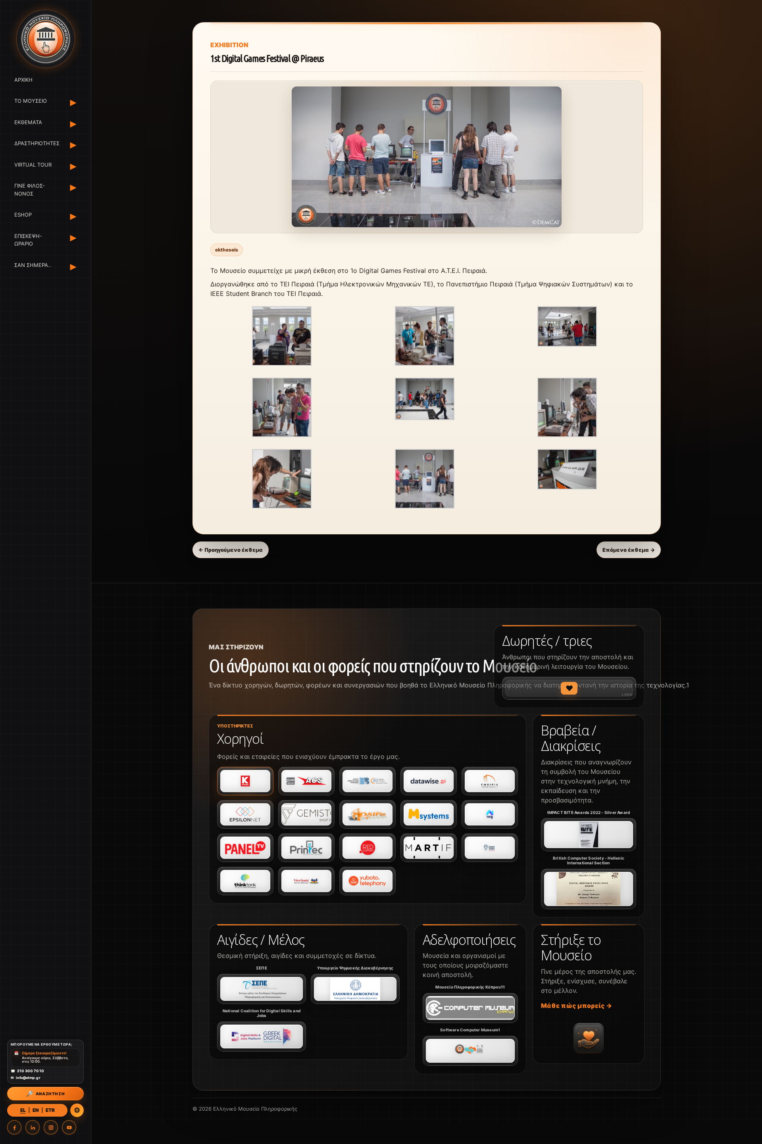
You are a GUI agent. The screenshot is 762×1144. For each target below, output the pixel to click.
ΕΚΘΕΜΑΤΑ (28, 122)
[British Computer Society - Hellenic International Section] (588, 889)
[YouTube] (69, 1127)
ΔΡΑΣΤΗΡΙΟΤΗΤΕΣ (35, 143)
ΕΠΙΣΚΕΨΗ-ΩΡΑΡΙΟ (28, 240)
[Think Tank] (245, 881)
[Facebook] (14, 1127)
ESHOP (23, 215)
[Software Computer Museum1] (470, 1051)
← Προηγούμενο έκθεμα (230, 550)
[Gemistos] (306, 814)
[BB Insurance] (367, 781)
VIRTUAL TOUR (33, 164)
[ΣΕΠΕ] (261, 989)
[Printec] (306, 847)
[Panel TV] (245, 847)
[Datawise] (428, 781)
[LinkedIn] (32, 1127)
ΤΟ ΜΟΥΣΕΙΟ (30, 101)
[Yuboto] (367, 881)
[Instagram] (51, 1127)
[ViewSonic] (306, 881)
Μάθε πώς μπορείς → (576, 1006)
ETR (50, 1110)
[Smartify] (428, 847)
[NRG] (490, 814)
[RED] (367, 847)
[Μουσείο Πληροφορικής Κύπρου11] (470, 1008)
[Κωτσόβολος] (245, 781)
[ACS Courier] (306, 781)
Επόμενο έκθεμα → (628, 550)
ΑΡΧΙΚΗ (23, 80)
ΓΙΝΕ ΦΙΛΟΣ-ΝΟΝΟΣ (29, 190)
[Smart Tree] (490, 847)
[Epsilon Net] (245, 814)
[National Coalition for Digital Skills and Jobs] (261, 1036)
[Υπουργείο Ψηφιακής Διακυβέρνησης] (355, 989)
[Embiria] (490, 781)
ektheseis (226, 250)
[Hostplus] (367, 814)
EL (23, 1110)
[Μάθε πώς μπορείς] (588, 1038)
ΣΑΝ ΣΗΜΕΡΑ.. (32, 265)
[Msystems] (428, 814)
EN (36, 1110)
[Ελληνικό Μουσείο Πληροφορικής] (45, 39)
